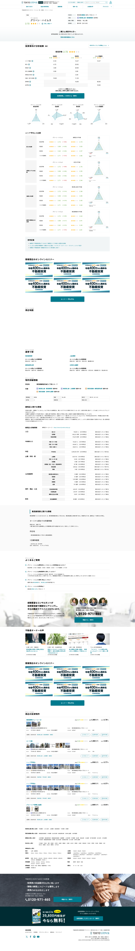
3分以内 (75, 858)
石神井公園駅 (50, 391)
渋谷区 (88, 843)
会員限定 (36, 851)
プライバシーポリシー (44, 932)
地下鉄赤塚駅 (93, 838)
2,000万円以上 (98, 853)
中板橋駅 (41, 829)
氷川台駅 (71, 839)
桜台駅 (77, 838)
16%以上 (59, 853)
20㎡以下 (33, 863)
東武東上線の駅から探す (31, 829)
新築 (32, 858)
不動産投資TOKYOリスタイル (27, 10)
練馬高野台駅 (98, 388)
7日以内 (84, 851)
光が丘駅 (99, 838)
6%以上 (36, 853)
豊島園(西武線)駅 (42, 833)
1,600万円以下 (104, 854)
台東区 (60, 843)
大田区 (79, 843)
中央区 (45, 843)
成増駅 (67, 829)
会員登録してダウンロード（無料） (88, 918)
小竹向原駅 (104, 838)
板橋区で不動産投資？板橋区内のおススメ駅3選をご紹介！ (45, 247)
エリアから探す (71, 2)
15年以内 (45, 858)
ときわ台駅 (46, 829)
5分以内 (79, 858)
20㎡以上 (38, 862)
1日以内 (75, 851)
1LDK (81, 865)
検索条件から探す (29, 848)
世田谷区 (84, 843)
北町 (36, 589)
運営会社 (52, 932)
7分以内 (84, 858)
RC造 (36, 865)
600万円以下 (76, 854)
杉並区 (96, 843)
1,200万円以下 (97, 854)
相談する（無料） (88, 620)
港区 (49, 843)
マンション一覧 (37, 10)
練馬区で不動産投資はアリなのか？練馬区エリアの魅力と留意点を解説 (48, 243)
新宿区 (52, 843)
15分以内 (93, 858)
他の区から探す (29, 843)
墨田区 (64, 843)
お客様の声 (90, 6)
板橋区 (51, 734)
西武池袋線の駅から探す (31, 833)
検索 (106, 2)
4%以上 (32, 853)
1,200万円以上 (83, 853)
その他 (49, 865)
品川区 (72, 843)
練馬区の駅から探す (30, 838)
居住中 (78, 862)
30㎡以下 (43, 863)
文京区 (56, 843)
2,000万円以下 (76, 856)
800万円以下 (82, 854)
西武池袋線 (90, 388)
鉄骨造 (39, 865)
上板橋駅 (72, 388)
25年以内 (55, 858)
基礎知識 (60, 6)
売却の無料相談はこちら (67, 37)
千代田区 (41, 843)
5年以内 (35, 858)
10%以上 (45, 853)
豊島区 (100, 843)
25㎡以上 (43, 862)
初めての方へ (29, 6)
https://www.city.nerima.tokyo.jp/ (62, 427)
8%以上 (40, 853)
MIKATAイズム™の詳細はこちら (98, 45)
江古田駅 (87, 838)
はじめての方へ (28, 932)
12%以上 (50, 853)
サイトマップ (59, 932)
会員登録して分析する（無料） (67, 96)
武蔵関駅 (62, 838)
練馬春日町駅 (65, 839)
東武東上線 (82, 18)
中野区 (92, 843)
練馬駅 (53, 839)
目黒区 (76, 843)
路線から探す (80, 2)
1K (75, 865)
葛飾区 (52, 844)
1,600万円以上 (91, 853)
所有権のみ (33, 867)
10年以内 (40, 858)
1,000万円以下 (89, 854)
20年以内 (50, 858)
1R (73, 865)
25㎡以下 (38, 863)
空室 (82, 862)
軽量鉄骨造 (44, 865)
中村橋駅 (49, 833)
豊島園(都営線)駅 (47, 839)
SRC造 (32, 865)
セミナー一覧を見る (67, 299)
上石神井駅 (67, 838)
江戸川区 (57, 844)
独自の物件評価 (45, 6)
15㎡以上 (33, 862)
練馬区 (42, 10)
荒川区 (40, 844)
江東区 (68, 843)
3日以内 (79, 851)
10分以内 (88, 858)
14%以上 (55, 853)
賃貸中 (74, 862)
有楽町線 (39, 777)
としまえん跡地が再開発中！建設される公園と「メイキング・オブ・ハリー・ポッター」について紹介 (56, 245)
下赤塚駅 (63, 829)
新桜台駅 (82, 838)
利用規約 (36, 932)
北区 (104, 843)
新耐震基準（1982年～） (41, 860)
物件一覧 (75, 6)
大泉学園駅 (74, 833)
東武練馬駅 (90, 18)
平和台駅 (44, 777)
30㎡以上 (48, 862)
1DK (78, 865)
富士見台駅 (54, 833)
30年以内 (60, 858)
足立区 (48, 844)
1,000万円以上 (76, 853)
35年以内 (33, 860)
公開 (32, 851)
